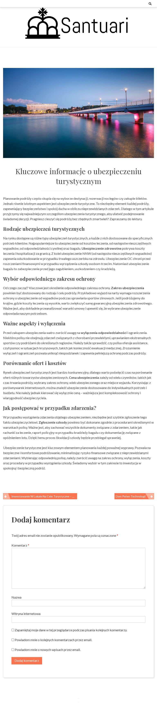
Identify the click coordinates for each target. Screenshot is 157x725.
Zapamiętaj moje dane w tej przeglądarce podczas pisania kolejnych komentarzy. (71, 630)
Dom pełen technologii (131, 496)
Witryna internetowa (25, 614)
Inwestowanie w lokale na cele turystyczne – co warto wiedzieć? (44, 496)
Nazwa (16, 597)
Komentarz (20, 545)
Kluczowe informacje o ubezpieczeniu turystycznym (79, 176)
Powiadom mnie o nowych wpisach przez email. (48, 650)
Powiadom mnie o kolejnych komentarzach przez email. (53, 640)
